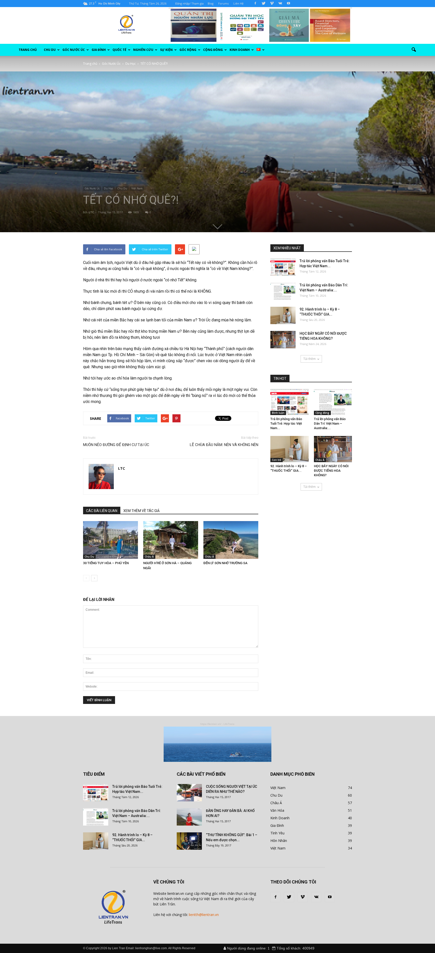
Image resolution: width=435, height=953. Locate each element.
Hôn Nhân (278, 840)
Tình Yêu (277, 833)
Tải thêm (309, 359)
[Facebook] (255, 3)
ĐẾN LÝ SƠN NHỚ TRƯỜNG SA (225, 563)
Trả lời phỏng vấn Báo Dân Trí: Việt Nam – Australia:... (330, 423)
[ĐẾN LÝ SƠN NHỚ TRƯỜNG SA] (230, 540)
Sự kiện (166, 50)
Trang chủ (28, 50)
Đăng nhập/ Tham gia (189, 3)
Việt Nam (136, 188)
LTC (91, 212)
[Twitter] (263, 3)
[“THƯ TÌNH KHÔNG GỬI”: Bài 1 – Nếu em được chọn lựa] (189, 841)
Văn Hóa (277, 810)
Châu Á (149, 556)
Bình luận (278, 413)
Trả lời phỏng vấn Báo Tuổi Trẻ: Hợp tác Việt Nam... (286, 423)
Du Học (108, 188)
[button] (414, 50)
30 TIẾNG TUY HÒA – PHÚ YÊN (106, 563)
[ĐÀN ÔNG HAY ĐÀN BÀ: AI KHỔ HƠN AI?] (189, 817)
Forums (223, 3)
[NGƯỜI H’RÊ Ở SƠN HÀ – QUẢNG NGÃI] (170, 540)
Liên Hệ (238, 3)
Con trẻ (276, 460)
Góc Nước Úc (73, 50)
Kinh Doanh (279, 817)
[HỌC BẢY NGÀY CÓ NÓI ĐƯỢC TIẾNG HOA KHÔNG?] (283, 339)
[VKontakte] (280, 3)
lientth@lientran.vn (204, 914)
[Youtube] (288, 3)
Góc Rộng (187, 50)
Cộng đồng (213, 50)
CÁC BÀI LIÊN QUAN (101, 511)
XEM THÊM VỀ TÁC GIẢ (141, 511)
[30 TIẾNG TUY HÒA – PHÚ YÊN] (110, 540)
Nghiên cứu (143, 50)
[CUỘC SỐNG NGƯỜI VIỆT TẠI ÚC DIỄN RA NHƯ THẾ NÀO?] (189, 792)
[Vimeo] (272, 3)
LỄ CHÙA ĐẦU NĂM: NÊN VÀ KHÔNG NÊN (224, 445)
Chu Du (50, 50)
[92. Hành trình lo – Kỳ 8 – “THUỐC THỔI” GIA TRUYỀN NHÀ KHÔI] (283, 315)
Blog (210, 3)
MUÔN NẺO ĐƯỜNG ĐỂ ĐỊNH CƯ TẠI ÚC (116, 445)
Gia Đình (99, 50)
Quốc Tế (119, 50)
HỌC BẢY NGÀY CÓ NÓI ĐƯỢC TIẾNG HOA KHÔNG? (331, 470)
